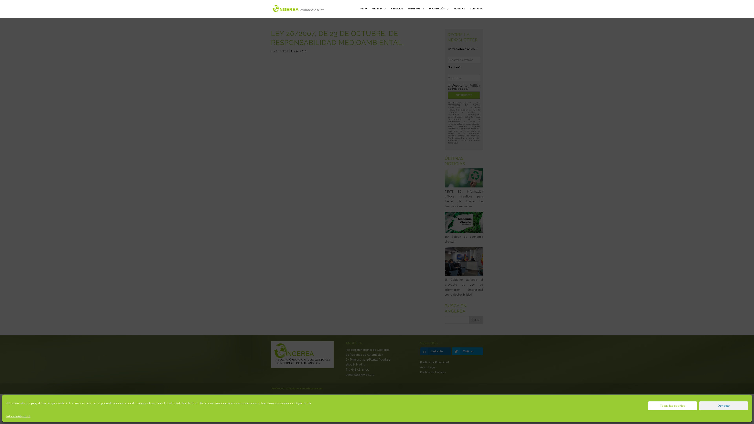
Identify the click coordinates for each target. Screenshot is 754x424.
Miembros (414, 8)
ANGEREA (377, 8)
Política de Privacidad (18, 416)
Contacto (476, 8)
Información (437, 8)
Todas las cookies (672, 406)
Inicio (363, 8)
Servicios (397, 8)
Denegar (724, 406)
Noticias (459, 8)
